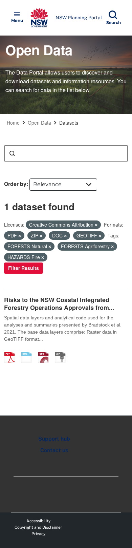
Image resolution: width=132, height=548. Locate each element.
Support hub (54, 439)
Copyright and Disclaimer (38, 527)
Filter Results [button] (23, 268)
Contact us (54, 450)
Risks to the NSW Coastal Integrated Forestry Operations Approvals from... (59, 303)
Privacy (38, 533)
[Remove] (96, 225)
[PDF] (12, 350)
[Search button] (12, 153)
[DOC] (29, 350)
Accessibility (38, 521)
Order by (15, 184)
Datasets (68, 122)
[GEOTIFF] (45, 350)
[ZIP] (62, 350)
